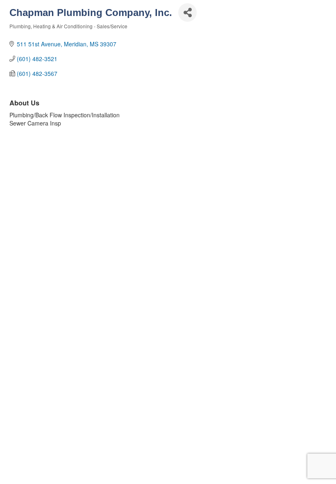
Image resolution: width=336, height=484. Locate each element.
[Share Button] (187, 12)
